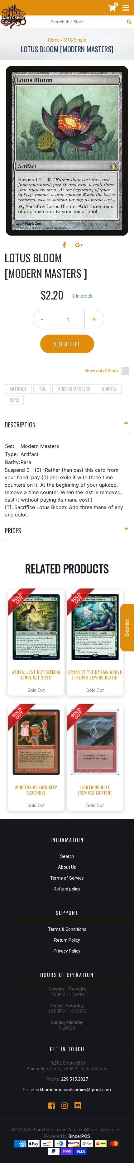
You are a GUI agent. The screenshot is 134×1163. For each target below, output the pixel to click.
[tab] (67, 427)
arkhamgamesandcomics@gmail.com (73, 1089)
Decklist (127, 627)
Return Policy (67, 940)
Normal (109, 388)
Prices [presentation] (13, 530)
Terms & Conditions (67, 929)
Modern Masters (73, 388)
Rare (14, 399)
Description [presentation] (20, 424)
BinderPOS (79, 1136)
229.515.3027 (74, 1079)
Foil (42, 388)
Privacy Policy (67, 951)
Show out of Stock (101, 370)
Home (54, 40)
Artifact (18, 388)
